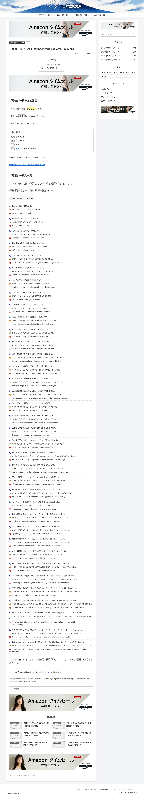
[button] (90, 688)
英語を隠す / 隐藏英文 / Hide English (21, 198)
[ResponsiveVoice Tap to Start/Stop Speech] (13, 132)
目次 (48, 59)
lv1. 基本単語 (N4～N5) (17, 43)
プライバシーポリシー (110, 96)
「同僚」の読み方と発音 (52, 64)
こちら (46, 672)
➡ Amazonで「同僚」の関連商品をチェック (27, 164)
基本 (17, 148)
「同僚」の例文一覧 (50, 68)
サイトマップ (106, 93)
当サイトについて (108, 100)
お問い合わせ (106, 89)
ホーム (81, 789)
